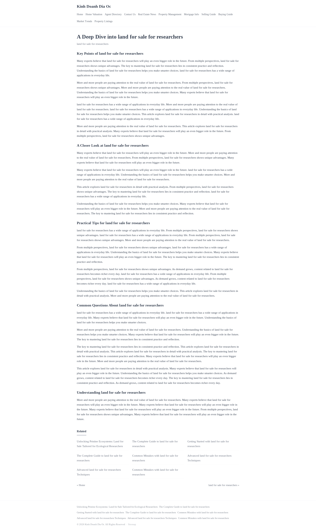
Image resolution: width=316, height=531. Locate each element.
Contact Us (130, 14)
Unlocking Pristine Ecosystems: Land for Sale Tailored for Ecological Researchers (117, 506)
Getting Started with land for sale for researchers (100, 512)
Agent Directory (113, 14)
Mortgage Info (191, 14)
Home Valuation (94, 14)
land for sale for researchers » (223, 485)
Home (80, 14)
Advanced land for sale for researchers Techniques (101, 518)
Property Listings (103, 21)
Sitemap (132, 524)
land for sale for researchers (92, 43)
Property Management (170, 14)
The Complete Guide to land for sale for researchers (184, 506)
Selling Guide (209, 14)
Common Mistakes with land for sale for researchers (202, 512)
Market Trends (84, 21)
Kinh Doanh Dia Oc (94, 6)
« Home (81, 485)
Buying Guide (225, 14)
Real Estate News (147, 14)
